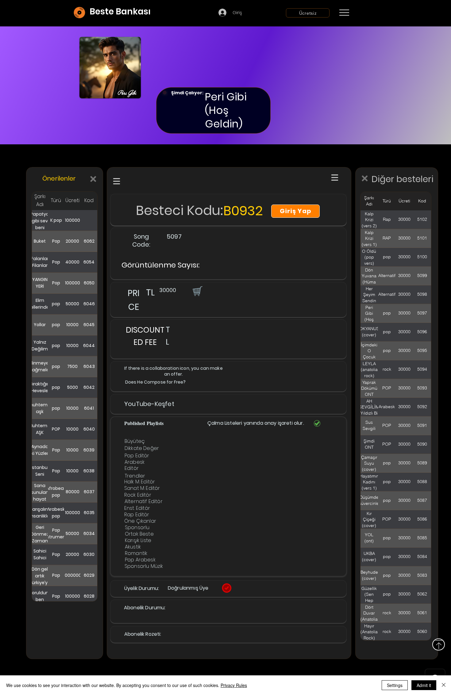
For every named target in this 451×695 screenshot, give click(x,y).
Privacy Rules (234, 685)
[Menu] (344, 13)
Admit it (424, 685)
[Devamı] (380, 13)
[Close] (443, 685)
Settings (395, 685)
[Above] (438, 644)
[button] (197, 291)
